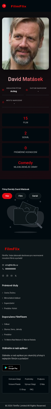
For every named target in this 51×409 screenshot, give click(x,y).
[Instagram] (7, 276)
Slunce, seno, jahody (13, 329)
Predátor (8, 335)
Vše (7, 196)
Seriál (35, 196)
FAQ (31, 389)
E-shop (23, 389)
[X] (16, 276)
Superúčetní (9, 303)
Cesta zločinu (9, 293)
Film (21, 196)
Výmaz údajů (30, 384)
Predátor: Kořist (10, 308)
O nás (42, 384)
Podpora (40, 379)
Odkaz (7, 324)
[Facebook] (3, 276)
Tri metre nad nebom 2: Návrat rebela (20, 340)
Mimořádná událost (12, 298)
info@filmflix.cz (11, 265)
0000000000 (10, 269)
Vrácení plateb (14, 384)
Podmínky (29, 379)
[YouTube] (11, 276)
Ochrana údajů (15, 379)
